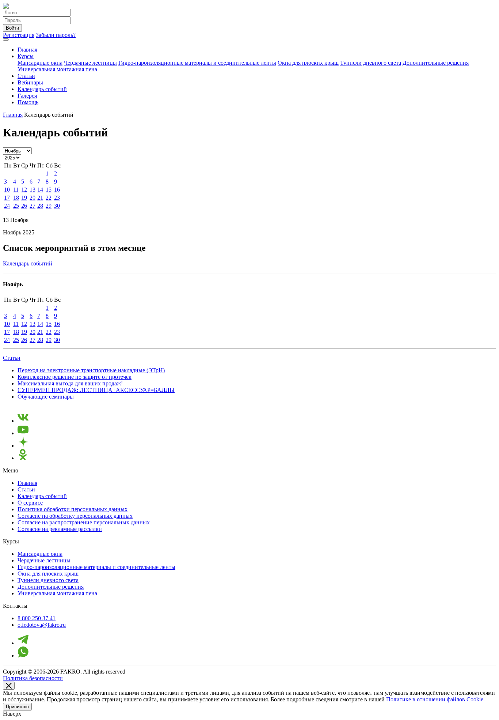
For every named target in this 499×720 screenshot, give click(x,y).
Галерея (27, 96)
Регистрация (18, 35)
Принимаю (17, 706)
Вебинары (30, 82)
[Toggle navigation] (6, 39)
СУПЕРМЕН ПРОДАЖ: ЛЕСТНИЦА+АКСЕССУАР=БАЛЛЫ (96, 390)
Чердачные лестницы (90, 63)
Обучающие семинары (46, 396)
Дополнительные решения (436, 63)
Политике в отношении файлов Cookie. (435, 699)
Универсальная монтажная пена (57, 69)
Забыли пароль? (56, 35)
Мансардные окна (40, 63)
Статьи (26, 76)
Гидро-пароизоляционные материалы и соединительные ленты (197, 63)
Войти (12, 28)
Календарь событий (42, 89)
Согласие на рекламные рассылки (60, 529)
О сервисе (30, 503)
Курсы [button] (26, 56)
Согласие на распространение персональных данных (84, 522)
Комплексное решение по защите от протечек (75, 377)
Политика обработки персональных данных (72, 509)
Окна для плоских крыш (308, 63)
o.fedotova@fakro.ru (42, 625)
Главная (27, 49)
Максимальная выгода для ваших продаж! (70, 383)
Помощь (28, 102)
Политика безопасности (33, 678)
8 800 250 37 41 (37, 618)
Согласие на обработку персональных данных (75, 516)
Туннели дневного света (370, 63)
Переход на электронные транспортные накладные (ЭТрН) (91, 370)
